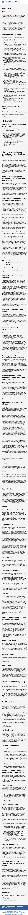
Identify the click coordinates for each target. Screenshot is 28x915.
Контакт (3, 906)
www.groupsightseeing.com (10, 100)
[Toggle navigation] (24, 1)
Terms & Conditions (6, 907)
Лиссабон (20, 914)
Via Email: (6, 898)
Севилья (14, 914)
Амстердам (8, 914)
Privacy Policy (20, 906)
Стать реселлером (11, 906)
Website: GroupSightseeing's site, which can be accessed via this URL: (14, 99)
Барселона (23, 912)
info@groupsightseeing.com (10, 900)
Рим (17, 912)
